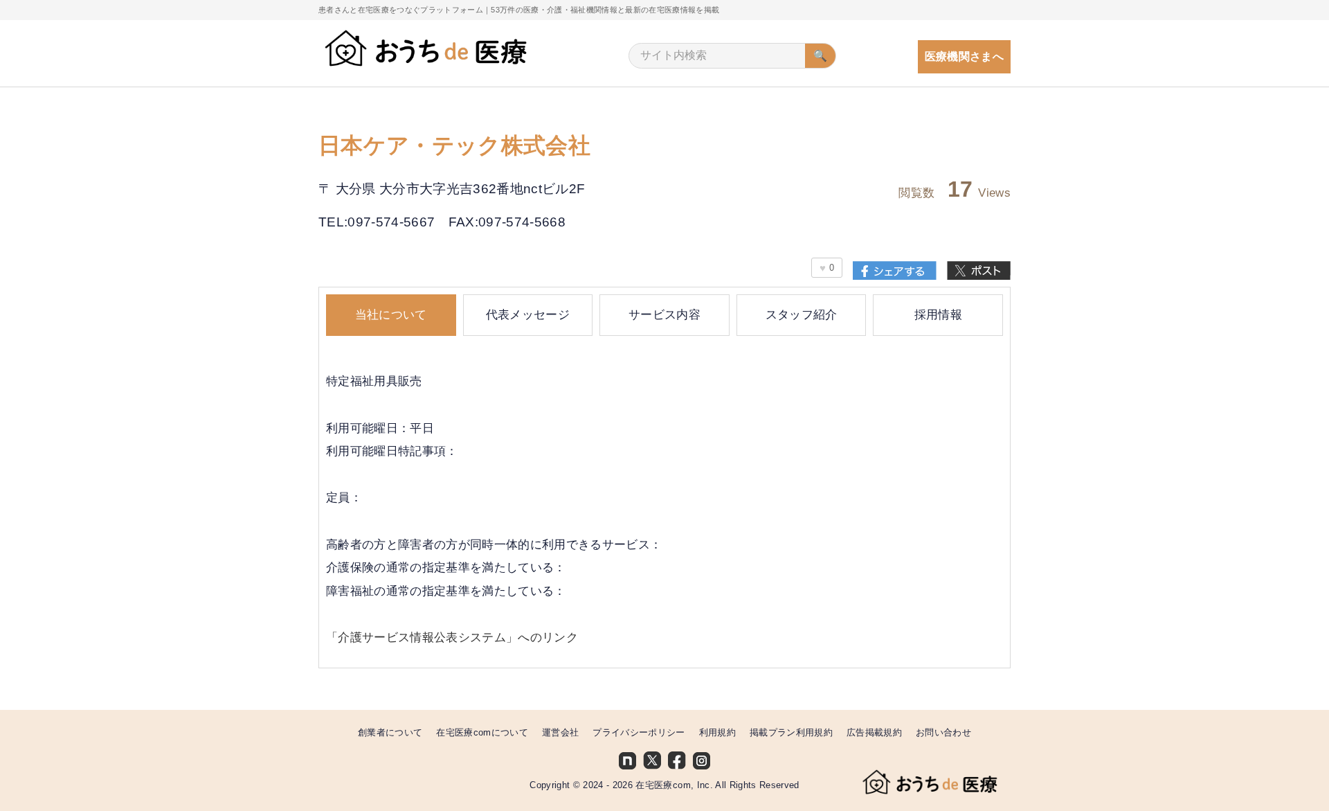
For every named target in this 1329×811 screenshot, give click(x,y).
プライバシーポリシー (639, 732)
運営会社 (560, 732)
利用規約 (717, 732)
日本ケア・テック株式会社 (454, 146)
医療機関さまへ (964, 56)
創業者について (390, 732)
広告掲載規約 (874, 732)
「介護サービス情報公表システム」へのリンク (452, 637)
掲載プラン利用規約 (791, 732)
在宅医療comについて (482, 732)
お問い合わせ (943, 732)
